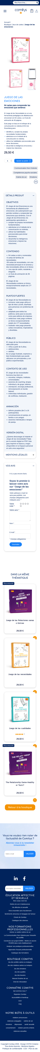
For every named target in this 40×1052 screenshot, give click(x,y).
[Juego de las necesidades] (20, 655)
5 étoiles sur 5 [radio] (21, 506)
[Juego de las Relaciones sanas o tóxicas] (20, 601)
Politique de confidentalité (12, 1049)
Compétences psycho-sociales (25, 173)
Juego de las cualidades (20, 728)
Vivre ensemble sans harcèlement (20, 911)
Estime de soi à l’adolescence (20, 904)
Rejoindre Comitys (20, 994)
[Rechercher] (37, 2)
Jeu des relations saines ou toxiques (20, 965)
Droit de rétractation (20, 982)
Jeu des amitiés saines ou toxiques (20, 962)
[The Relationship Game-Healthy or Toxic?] (20, 763)
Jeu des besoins (20, 975)
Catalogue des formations (20, 953)
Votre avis (14, 510)
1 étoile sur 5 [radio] (21, 504)
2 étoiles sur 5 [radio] (23, 504)
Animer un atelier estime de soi (20, 932)
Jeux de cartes (17, 24)
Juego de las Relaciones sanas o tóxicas (20, 621)
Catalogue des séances (20, 920)
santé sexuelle (29, 1024)
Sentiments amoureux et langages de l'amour (20, 914)
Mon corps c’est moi (20, 901)
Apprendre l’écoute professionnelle (20, 949)
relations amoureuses (20, 1017)
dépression (18, 1024)
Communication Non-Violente (26, 168)
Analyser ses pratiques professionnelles (20, 946)
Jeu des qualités (20, 972)
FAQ (20, 1004)
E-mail (12, 532)
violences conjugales (14, 1021)
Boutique (7, 24)
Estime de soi (21, 177)
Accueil (7, 22)
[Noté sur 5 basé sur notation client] (19, 734)
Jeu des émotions (20, 968)
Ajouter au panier (22, 161)
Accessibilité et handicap (20, 997)
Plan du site (33, 1049)
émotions (9, 1024)
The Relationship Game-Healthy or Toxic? (20, 783)
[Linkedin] (16, 878)
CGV (20, 1001)
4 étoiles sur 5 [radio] (28, 504)
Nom (11, 523)
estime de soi (28, 1021)
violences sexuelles (20, 1031)
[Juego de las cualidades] (20, 709)
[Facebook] (24, 878)
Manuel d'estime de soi (20, 978)
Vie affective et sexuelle (20, 907)
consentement (10, 1028)
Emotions (33, 177)
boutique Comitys (20, 959)
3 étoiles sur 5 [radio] (25, 504)
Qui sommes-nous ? (20, 991)
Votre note (12, 505)
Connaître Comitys (20, 988)
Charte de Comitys (20, 917)
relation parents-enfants (26, 1028)
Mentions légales (27, 1046)
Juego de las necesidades (20, 674)
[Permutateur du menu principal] (5, 11)
